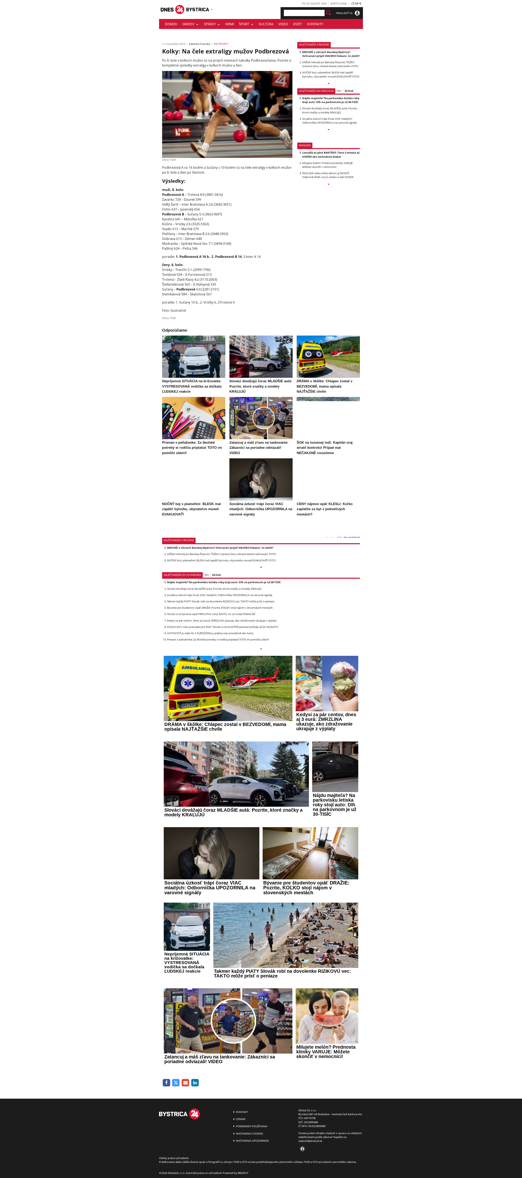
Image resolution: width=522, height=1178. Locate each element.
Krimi (229, 24)
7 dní (338, 91)
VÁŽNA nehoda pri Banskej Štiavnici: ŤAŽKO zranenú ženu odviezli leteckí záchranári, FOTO (330, 64)
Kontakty (315, 24)
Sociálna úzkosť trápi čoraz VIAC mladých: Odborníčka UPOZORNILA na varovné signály (329, 120)
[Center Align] (328, 13)
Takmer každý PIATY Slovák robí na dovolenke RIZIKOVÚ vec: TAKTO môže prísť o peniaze (220, 601)
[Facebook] (166, 1082)
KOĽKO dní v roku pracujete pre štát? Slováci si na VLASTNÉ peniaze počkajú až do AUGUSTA (222, 627)
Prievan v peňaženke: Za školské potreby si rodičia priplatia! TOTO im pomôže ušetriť (218, 639)
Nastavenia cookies (249, 1133)
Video (283, 24)
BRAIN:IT (243, 1173)
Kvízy (297, 24)
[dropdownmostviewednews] (328, 84)
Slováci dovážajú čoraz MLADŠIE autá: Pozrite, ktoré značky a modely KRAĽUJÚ (329, 110)
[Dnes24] (198, 9)
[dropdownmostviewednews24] (328, 130)
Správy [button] (210, 24)
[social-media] (301, 1149)
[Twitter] (176, 1082)
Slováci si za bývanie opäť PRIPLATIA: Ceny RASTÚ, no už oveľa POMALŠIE (211, 614)
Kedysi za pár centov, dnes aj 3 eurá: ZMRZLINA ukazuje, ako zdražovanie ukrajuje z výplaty (222, 620)
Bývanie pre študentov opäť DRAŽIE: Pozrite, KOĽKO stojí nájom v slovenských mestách (220, 608)
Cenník (240, 1119)
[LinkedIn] (195, 1082)
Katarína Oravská (199, 44)
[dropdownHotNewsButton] (328, 184)
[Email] (185, 1082)
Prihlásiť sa (344, 13)
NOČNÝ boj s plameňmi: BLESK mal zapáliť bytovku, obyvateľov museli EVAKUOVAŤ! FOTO (330, 74)
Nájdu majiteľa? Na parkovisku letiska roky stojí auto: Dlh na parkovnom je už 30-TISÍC (330, 100)
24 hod (349, 91)
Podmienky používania (251, 1126)
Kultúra (266, 24)
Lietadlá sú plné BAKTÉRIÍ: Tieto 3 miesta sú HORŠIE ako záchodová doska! (331, 154)
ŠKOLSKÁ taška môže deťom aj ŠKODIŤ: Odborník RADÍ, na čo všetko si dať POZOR (327, 175)
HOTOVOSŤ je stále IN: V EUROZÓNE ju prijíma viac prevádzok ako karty (210, 633)
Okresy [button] (189, 24)
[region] (212, 9)
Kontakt (241, 1112)
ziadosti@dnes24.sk (310, 1141)
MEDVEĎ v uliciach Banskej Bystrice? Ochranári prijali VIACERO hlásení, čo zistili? (331, 54)
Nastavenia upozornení (252, 1141)
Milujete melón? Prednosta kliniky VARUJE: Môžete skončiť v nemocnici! (327, 165)
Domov (171, 24)
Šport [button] (245, 24)
